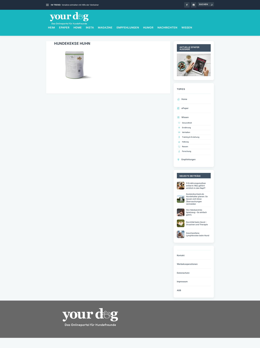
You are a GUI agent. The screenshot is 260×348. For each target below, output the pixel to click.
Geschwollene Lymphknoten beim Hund (197, 234)
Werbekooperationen (187, 264)
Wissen (186, 28)
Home (78, 28)
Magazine (105, 28)
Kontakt (181, 255)
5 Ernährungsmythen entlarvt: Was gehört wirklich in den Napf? (196, 185)
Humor (148, 28)
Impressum (182, 281)
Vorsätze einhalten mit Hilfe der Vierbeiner (80, 5)
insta (90, 28)
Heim (51, 28)
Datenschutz (183, 273)
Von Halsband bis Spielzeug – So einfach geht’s (196, 212)
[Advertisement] (154, 326)
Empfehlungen (128, 28)
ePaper (64, 28)
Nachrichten (167, 28)
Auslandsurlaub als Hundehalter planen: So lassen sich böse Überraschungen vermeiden (197, 199)
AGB (179, 290)
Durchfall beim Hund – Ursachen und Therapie (197, 223)
